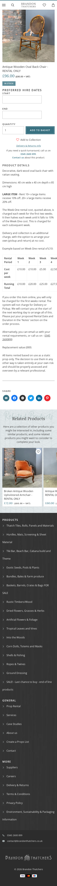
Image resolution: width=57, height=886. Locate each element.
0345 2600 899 (28, 154)
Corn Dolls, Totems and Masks (24, 646)
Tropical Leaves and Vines (21, 628)
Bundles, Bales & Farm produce (25, 576)
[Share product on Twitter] (31, 398)
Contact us (18, 157)
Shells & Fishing (15, 655)
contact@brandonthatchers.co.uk (24, 840)
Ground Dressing (16, 673)
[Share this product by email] (6, 398)
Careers (11, 776)
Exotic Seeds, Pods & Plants (22, 567)
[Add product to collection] (38, 451)
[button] (4, 5)
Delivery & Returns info (28, 145)
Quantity (8, 124)
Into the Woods (15, 637)
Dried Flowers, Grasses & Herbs (25, 610)
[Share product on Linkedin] (39, 398)
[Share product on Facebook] (14, 398)
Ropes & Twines (15, 664)
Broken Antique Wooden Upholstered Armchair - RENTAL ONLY (18, 494)
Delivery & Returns (17, 785)
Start (6, 93)
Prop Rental (13, 706)
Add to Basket (40, 130)
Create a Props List (17, 742)
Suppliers (12, 767)
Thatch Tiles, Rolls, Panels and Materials (30, 525)
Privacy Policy (14, 803)
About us (11, 733)
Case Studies (14, 724)
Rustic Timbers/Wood (19, 602)
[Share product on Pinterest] (47, 398)
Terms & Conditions (18, 794)
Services (11, 715)
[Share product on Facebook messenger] (22, 398)
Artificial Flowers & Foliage (22, 619)
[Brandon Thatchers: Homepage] (28, 5)
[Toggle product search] (12, 5)
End (5, 109)
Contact (11, 750)
